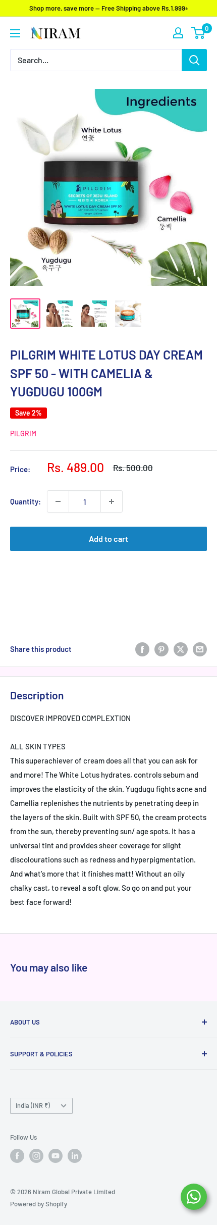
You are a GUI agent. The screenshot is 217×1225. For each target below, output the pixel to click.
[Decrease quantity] (58, 501)
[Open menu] (15, 33)
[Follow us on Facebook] (17, 1156)
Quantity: (25, 501)
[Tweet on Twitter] (181, 648)
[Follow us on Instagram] (36, 1156)
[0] (198, 33)
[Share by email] (200, 648)
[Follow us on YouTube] (55, 1156)
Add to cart (108, 538)
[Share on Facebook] (142, 648)
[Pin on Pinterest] (161, 648)
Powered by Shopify (38, 1204)
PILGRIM (23, 433)
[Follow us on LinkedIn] (75, 1156)
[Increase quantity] (111, 501)
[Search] (194, 60)
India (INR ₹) (33, 1105)
